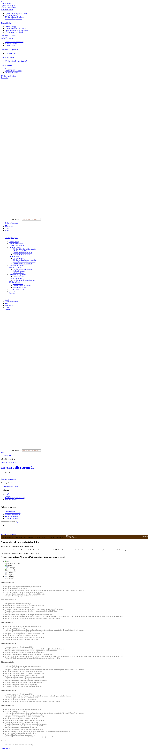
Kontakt (7, 230)
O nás (7, 228)
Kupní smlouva (10, 511)
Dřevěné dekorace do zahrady (14, 17)
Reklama (10, 578)
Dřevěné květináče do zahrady (14, 42)
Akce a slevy (5, 78)
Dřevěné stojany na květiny (13, 71)
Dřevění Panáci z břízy (12, 15)
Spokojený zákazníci (11, 223)
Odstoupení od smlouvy (12, 518)
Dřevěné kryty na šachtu (8, 7)
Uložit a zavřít (5, 748)
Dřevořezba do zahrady (8, 35)
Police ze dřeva (10, 69)
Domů (7, 300)
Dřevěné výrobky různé (8, 76)
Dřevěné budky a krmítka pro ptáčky (16, 28)
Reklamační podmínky (12, 516)
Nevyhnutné (11, 567)
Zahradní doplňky (6, 23)
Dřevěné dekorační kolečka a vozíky (16, 13)
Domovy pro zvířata (7, 57)
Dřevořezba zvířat (10, 53)
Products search (16, 219)
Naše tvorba (9, 226)
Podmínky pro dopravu (12, 515)
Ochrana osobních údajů (12, 513)
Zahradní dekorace (7, 10)
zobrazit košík (5, 462)
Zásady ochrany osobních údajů (15, 498)
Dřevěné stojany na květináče (14, 32)
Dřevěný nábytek (6, 65)
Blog (6, 225)
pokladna (13, 462)
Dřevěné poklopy (10, 27)
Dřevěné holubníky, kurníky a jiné (16, 61)
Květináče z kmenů (11, 43)
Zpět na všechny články (9, 486)
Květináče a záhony (7, 38)
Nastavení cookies (11, 499)
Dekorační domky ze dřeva (13, 19)
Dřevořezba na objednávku (9, 49)
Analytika (10, 575)
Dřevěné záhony (10, 45)
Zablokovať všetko (13, 563)
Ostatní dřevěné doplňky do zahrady (16, 30)
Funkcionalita (11, 571)
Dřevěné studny (6, 3)
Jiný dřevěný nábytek (12, 72)
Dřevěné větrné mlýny (8, 5)
